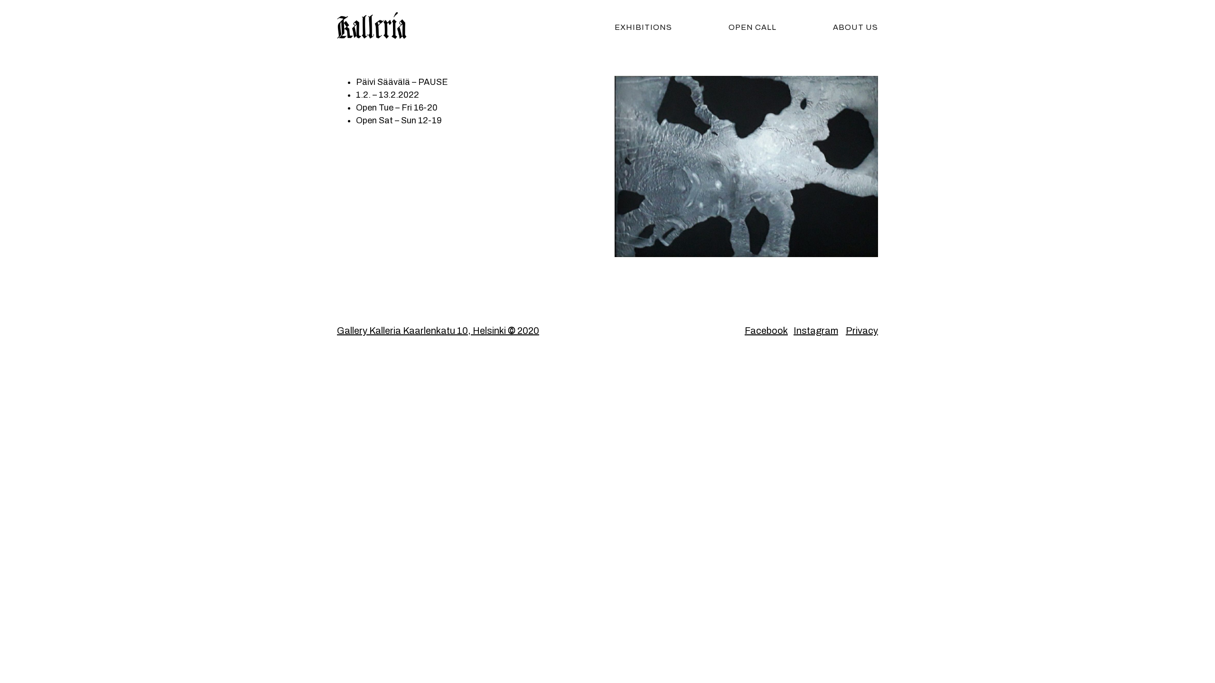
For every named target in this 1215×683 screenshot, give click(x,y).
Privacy (862, 330)
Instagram (816, 330)
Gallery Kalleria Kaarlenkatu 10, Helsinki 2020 (438, 330)
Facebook (766, 330)
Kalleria (384, 26)
